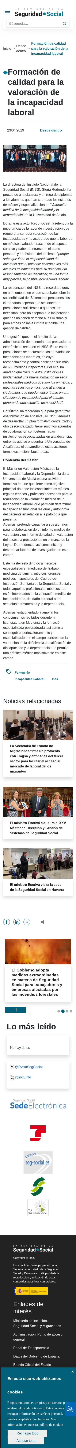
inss (55, 679)
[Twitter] (26, 922)
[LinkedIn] (16, 922)
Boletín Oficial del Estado (32, 1365)
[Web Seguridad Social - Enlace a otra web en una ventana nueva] (38, 1162)
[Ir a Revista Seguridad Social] (45, 12)
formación (22, 672)
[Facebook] (6, 922)
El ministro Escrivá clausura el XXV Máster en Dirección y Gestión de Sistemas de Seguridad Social (38, 828)
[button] (41, 922)
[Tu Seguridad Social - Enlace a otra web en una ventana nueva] (38, 1208)
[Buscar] (64, 23)
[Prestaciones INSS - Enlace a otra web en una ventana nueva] (38, 1186)
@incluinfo (23, 1077)
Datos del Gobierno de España (36, 1356)
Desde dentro (21, 48)
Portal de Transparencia (31, 1348)
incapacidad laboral (29, 679)
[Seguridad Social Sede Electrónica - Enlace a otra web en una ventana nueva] (38, 1104)
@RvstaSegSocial (29, 1067)
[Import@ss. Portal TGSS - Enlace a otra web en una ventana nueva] (38, 1133)
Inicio (7, 48)
